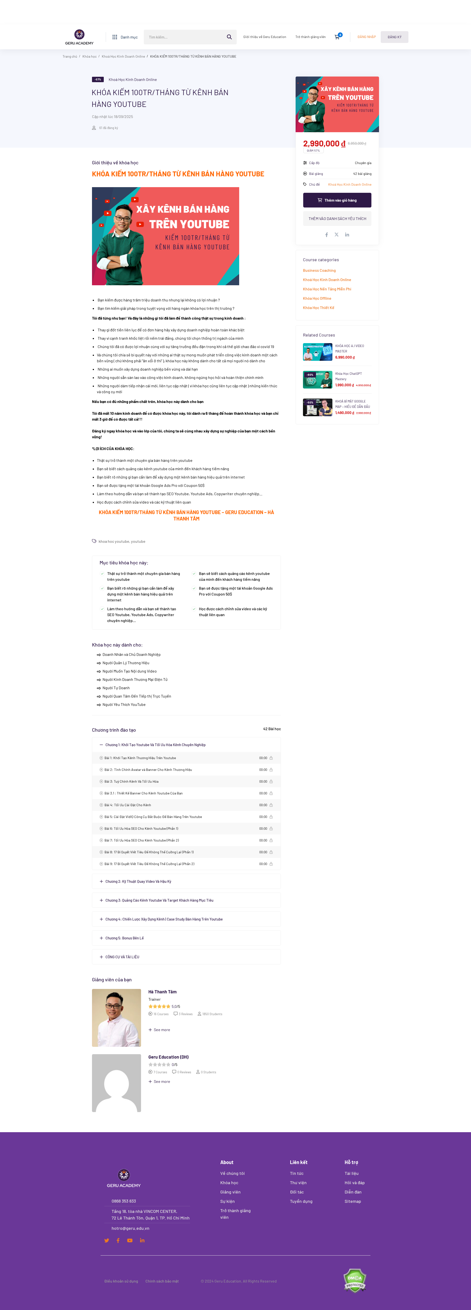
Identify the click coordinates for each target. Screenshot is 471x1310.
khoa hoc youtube (114, 541)
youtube (138, 541)
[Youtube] (130, 1240)
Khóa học (89, 56)
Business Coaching (319, 270)
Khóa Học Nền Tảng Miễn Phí (327, 288)
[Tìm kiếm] (190, 37)
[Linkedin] (142, 1240)
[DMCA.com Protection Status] (355, 1281)
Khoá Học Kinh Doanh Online (123, 56)
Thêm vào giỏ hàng (341, 200)
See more (161, 1029)
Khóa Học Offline (317, 298)
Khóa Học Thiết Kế (318, 307)
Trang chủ (70, 56)
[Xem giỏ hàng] (338, 37)
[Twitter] (106, 1240)
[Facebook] (118, 1240)
